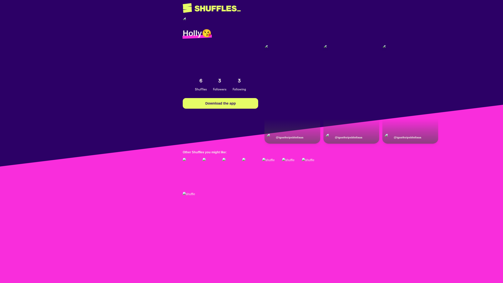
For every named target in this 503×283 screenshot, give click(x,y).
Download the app (220, 103)
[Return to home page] (212, 8)
